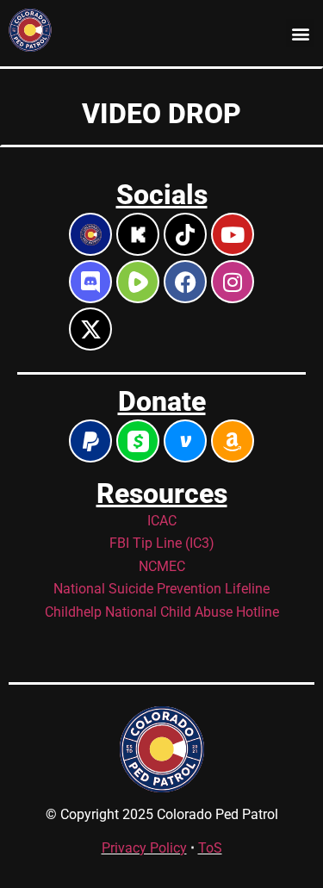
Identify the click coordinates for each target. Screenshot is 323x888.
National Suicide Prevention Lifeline (161, 589)
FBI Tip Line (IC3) (161, 543)
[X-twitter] (90, 329)
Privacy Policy (144, 848)
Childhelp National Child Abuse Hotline (162, 612)
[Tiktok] (185, 234)
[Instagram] (232, 281)
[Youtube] (232, 234)
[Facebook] (185, 281)
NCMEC (162, 566)
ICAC (162, 520)
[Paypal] (90, 441)
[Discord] (90, 281)
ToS (210, 848)
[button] (300, 33)
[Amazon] (232, 441)
